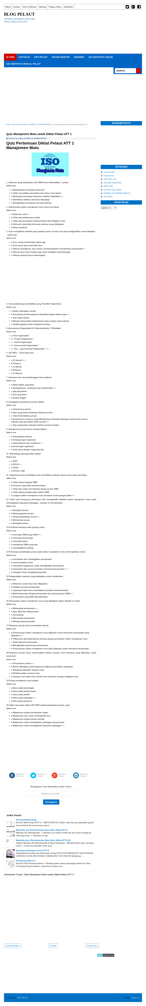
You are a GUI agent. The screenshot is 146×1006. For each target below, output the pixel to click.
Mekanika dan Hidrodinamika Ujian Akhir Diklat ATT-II (41, 830)
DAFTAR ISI (24, 57)
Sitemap (42, 7)
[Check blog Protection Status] (105, 956)
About (8, 7)
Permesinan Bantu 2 (26, 861)
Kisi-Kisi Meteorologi (26, 820)
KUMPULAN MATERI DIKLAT (35, 138)
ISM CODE (108, 186)
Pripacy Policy (55, 7)
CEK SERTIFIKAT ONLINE (100, 57)
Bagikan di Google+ (63, 775)
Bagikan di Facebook (20, 775)
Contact (16, 7)
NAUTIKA (108, 197)
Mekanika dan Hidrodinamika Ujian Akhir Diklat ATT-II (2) (43, 840)
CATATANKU (109, 172)
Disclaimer (68, 7)
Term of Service (29, 7)
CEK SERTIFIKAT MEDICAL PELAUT (23, 64)
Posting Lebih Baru (12, 946)
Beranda (53, 946)
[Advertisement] (91, 32)
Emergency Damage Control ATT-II (32, 850)
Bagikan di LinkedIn (84, 775)
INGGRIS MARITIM (61, 57)
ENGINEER (79, 57)
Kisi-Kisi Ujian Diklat (15, 138)
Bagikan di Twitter (41, 775)
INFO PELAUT (41, 57)
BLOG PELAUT (19, 14)
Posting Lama (92, 946)
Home (11, 57)
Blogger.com (135, 997)
